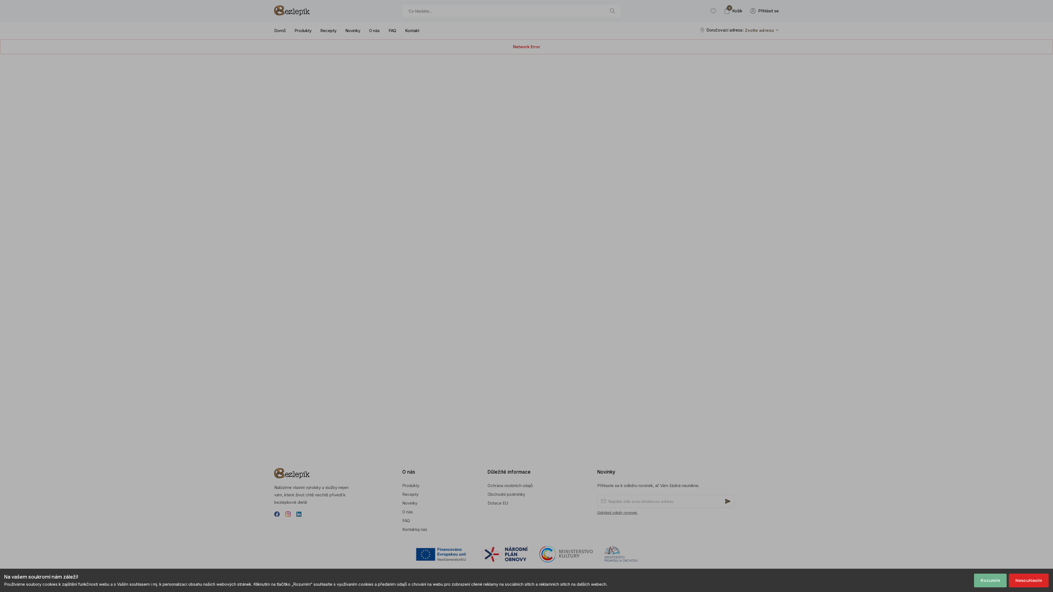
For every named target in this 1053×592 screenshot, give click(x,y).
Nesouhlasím (1028, 580)
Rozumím (990, 580)
